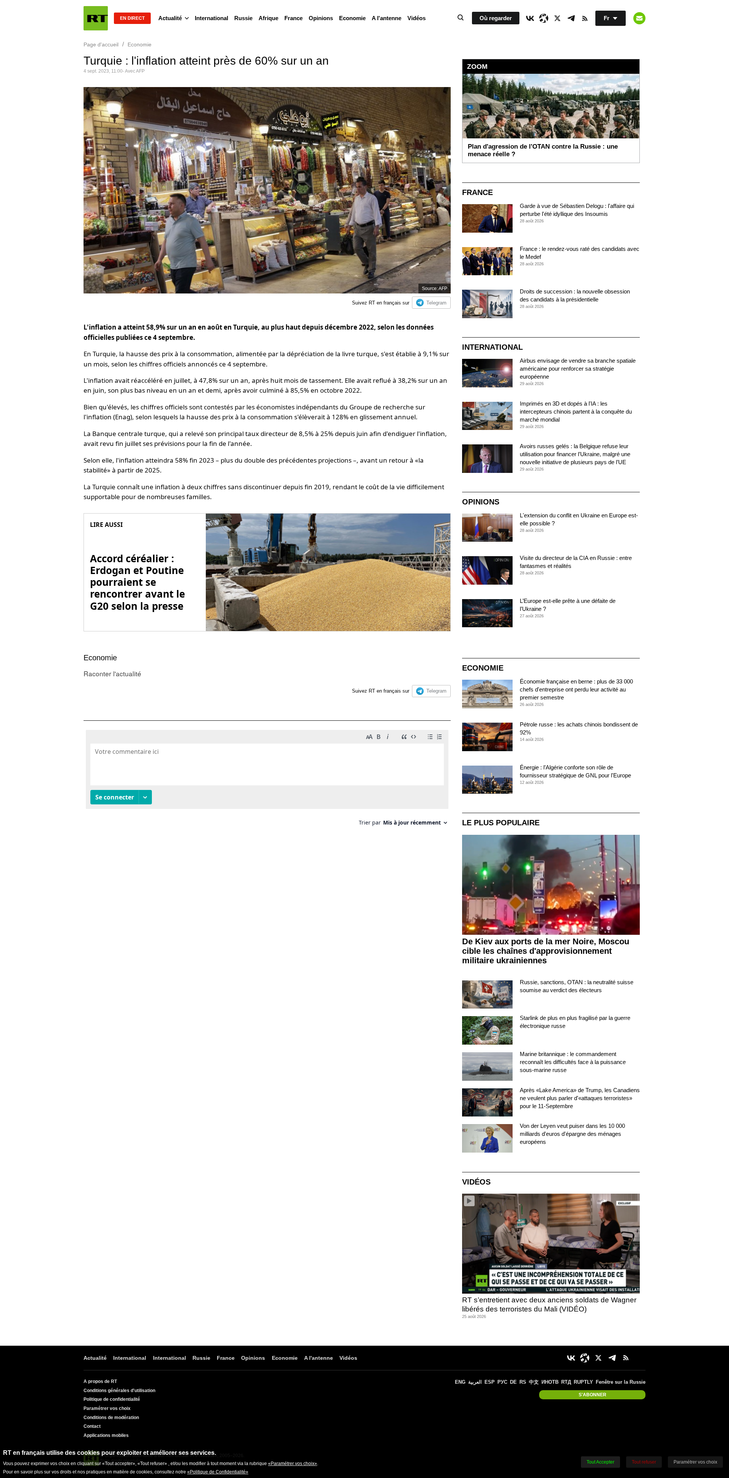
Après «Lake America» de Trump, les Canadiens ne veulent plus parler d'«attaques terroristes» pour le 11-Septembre (580, 1098)
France (293, 18)
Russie (243, 18)
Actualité (170, 18)
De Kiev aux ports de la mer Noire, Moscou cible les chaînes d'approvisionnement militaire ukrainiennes (545, 951)
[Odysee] (544, 18)
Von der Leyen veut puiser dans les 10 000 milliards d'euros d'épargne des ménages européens (572, 1134)
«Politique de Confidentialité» (217, 1472)
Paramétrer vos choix (107, 1408)
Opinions (321, 18)
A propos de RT (100, 1381)
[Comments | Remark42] (267, 780)
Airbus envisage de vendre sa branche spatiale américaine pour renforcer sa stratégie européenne (578, 368)
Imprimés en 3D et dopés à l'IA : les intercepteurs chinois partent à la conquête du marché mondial (576, 411)
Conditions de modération (111, 1417)
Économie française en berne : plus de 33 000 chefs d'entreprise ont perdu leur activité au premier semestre (576, 689)
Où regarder (496, 18)
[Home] (96, 18)
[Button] (639, 18)
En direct (132, 18)
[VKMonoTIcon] (530, 18)
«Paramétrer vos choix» (292, 1463)
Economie (352, 18)
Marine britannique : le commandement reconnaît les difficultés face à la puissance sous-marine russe (573, 1062)
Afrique (268, 18)
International (211, 18)
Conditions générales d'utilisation (119, 1390)
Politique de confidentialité (112, 1399)
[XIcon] (557, 18)
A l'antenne (386, 18)
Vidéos (416, 18)
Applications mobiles (106, 1435)
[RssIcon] (585, 18)
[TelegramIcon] (571, 18)
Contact (92, 1426)
